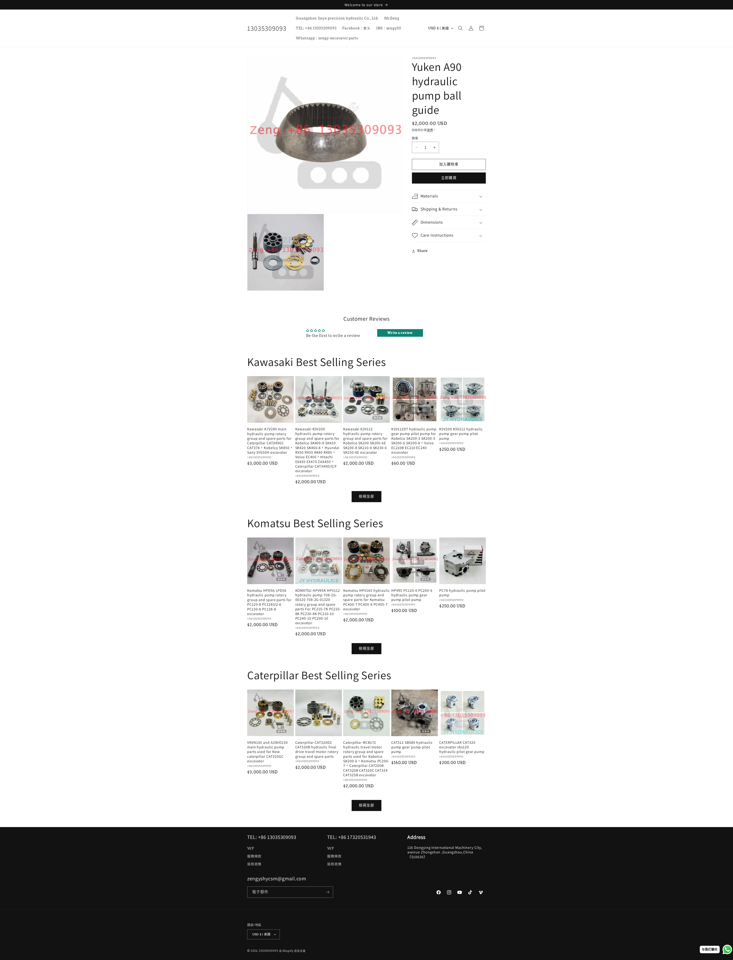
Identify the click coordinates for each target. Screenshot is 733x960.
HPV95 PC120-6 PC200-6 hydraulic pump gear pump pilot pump (412, 595)
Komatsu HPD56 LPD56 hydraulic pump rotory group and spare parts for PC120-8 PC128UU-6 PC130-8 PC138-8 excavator (269, 602)
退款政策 (254, 864)
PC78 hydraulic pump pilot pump (462, 592)
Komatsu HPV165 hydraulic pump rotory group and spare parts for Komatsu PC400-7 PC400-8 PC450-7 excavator (366, 599)
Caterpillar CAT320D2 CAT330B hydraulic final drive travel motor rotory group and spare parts (317, 749)
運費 (430, 130)
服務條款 (254, 856)
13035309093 (268, 950)
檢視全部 (366, 496)
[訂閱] (327, 892)
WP (250, 848)
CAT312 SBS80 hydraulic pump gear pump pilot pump (412, 747)
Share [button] (422, 251)
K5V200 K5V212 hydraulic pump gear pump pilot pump (461, 434)
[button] (460, 28)
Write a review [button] (400, 333)
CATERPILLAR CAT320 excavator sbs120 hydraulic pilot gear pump (461, 747)
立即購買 (449, 178)
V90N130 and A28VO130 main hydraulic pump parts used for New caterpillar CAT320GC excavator (267, 751)
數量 (415, 138)
